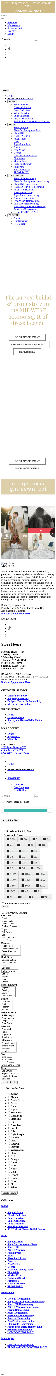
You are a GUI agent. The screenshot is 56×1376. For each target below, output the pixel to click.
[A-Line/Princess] (8, 1043)
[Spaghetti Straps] (9, 1076)
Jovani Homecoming (18, 1310)
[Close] (2, 1374)
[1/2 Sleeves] (10, 1057)
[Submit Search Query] (36, 796)
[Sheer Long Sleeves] (10, 1065)
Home (10, 764)
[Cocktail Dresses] (13, 926)
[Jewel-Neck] (9, 1037)
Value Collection (16, 1220)
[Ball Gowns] (9, 932)
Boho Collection (15, 1218)
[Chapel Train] (8, 1021)
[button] (10, 95)
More (38, 1369)
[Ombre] (5, 982)
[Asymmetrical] (8, 1018)
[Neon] (5, 979)
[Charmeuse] (6, 1001)
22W (13, 879)
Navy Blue (16, 1125)
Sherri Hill (13, 1247)
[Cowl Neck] (9, 1029)
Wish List (12, 22)
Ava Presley (13, 1264)
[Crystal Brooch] (8, 995)
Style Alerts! (13, 736)
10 (43, 845)
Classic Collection (16, 1215)
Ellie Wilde (13, 1272)
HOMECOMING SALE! (20, 1332)
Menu (4, 90)
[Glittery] (5, 974)
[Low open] (9, 968)
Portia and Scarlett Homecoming (24, 1326)
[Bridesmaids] (13, 921)
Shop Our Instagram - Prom (22, 1244)
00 (25, 839)
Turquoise (16, 1112)
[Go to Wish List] (5, 15)
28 (35, 862)
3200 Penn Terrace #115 (13, 747)
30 (11, 868)
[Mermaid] (8, 1048)
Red (13, 1156)
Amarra (11, 1261)
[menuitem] (31, 22)
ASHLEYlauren (16, 1250)
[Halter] (9, 1032)
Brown (14, 1175)
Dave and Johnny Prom (20, 1269)
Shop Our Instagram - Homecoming (26, 1301)
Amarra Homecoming (18, 1318)
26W (42, 879)
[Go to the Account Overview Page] (2, 18)
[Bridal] (13, 918)
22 (35, 856)
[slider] (49, 810)
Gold (13, 1171)
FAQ (10, 723)
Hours (10, 714)
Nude (13, 1168)
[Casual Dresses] (13, 923)
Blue (13, 1122)
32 (23, 868)
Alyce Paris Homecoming (20, 1315)
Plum (13, 1153)
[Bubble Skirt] (11, 946)
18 (11, 856)
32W (42, 885)
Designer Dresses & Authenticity (24, 701)
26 (23, 862)
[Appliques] (8, 987)
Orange (15, 1159)
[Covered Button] (9, 960)
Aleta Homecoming (17, 1312)
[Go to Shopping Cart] (2, 15)
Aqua (14, 1109)
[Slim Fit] (8, 1051)
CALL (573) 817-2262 (16, 3)
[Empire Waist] (8, 1046)
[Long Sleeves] (10, 1062)
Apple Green (17, 1100)
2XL (46, 897)
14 (23, 850)
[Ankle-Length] (8, 1015)
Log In (10, 33)
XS (26, 891)
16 (35, 850)
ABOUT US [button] (13, 778)
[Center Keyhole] (11, 951)
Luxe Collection (15, 1223)
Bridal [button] (4, 1206)
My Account (13, 25)
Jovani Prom (14, 1252)
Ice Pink (15, 1137)
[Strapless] (9, 1079)
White (14, 1187)
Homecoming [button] (8, 1292)
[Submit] (36, 40)
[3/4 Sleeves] (10, 1059)
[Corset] (11, 954)
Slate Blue (16, 1118)
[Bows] (8, 993)
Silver (14, 1184)
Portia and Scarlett (17, 1278)
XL (33, 897)
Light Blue (16, 1115)
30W (27, 885)
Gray (13, 1181)
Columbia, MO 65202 (12, 750)
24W (27, 879)
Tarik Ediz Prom (16, 1283)
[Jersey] (6, 1009)
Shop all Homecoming (18, 1298)
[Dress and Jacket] (9, 937)
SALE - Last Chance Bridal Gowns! (26, 1229)
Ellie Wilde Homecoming (20, 1324)
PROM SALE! (15, 1286)
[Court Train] (8, 1023)
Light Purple (17, 1134)
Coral (14, 1162)
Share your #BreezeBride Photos (24, 720)
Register (11, 31)
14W (37, 868)
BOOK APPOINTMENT (28, 11)
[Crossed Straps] (9, 962)
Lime (13, 1106)
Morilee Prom (14, 1275)
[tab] (31, 778)
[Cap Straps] (9, 1071)
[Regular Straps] (9, 1073)
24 (11, 862)
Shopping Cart (14, 28)
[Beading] (8, 990)
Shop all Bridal (15, 1212)
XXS (13, 891)
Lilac (13, 1131)
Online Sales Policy (17, 695)
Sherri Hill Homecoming (20, 1304)
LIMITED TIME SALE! (20, 1344)
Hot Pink (15, 1143)
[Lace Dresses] (9, 940)
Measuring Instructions (19, 704)
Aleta (10, 1255)
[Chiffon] (6, 1004)
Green (14, 1103)
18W (27, 874)
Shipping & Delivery (18, 698)
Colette (11, 1266)
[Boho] (9, 935)
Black (14, 1178)
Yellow (14, 1094)
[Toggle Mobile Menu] (2, 756)
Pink (13, 1140)
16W (13, 874)
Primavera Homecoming (20, 1329)
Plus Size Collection (17, 1226)
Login (10, 733)
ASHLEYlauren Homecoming (23, 1307)
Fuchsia (15, 1146)
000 (12, 839)
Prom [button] (4, 1235)
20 (23, 856)
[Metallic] (5, 976)
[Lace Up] (9, 965)
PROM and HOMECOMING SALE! (27, 1347)
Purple (14, 1128)
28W (13, 885)
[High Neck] (9, 1034)
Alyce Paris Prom (16, 1258)
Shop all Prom (15, 1241)
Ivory (13, 1165)
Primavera (13, 1280)
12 (11, 850)
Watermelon (17, 1150)
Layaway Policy (15, 717)
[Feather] (6, 1007)
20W (42, 874)
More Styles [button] (7, 1338)
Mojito (14, 1097)
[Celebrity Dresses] (11, 949)
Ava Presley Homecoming (20, 1321)
